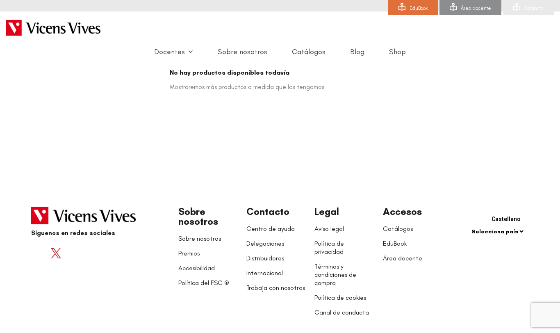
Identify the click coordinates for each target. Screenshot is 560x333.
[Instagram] (88, 253)
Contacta (534, 8)
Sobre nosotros (198, 216)
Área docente (476, 8)
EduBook (419, 8)
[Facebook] (39, 253)
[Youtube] (72, 253)
